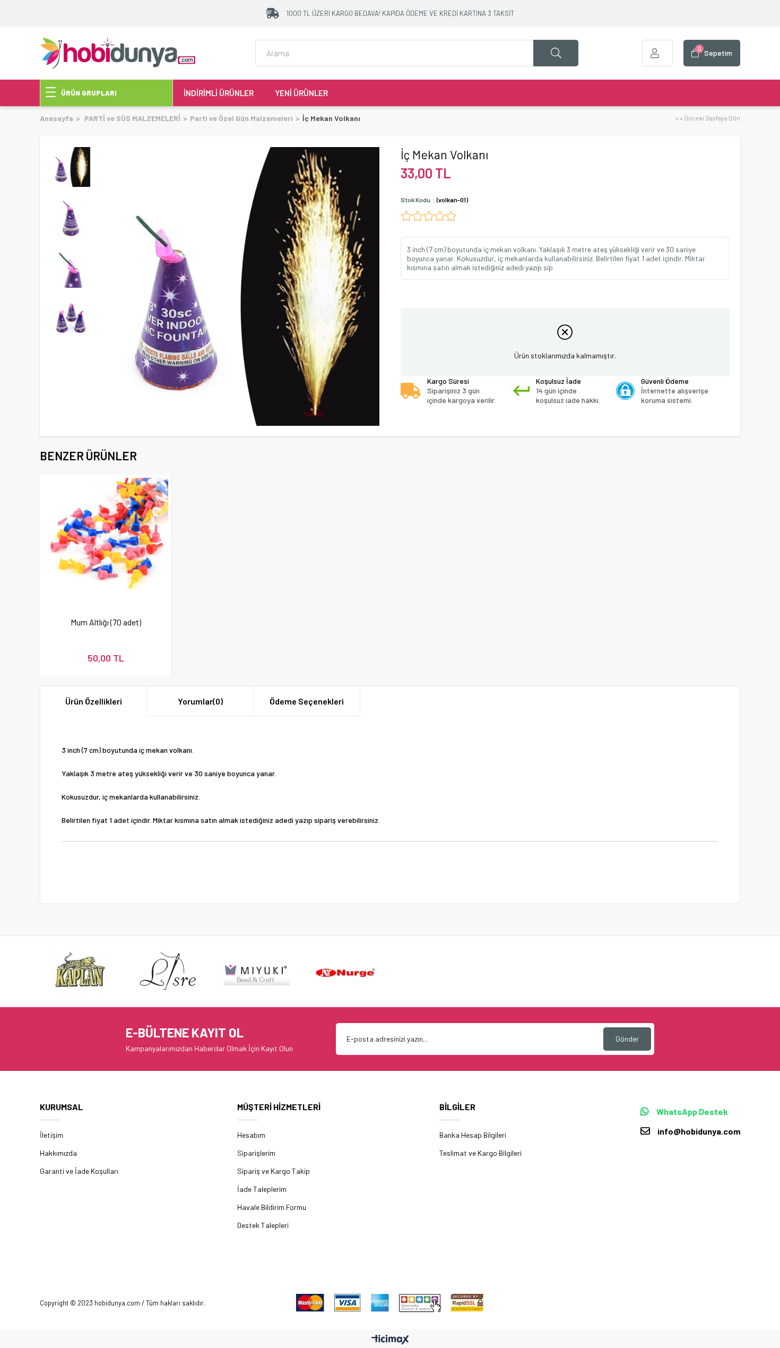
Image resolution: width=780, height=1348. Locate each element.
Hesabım (251, 1134)
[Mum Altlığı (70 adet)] (105, 540)
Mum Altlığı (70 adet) (106, 622)
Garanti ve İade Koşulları (79, 1170)
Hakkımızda (58, 1152)
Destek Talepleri (263, 1225)
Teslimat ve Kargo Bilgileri (480, 1152)
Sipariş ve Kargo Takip (273, 1170)
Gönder (627, 1038)
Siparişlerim (256, 1152)
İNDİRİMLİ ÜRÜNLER (219, 93)
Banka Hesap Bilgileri (472, 1134)
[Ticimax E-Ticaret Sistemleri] (390, 1340)
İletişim (51, 1134)
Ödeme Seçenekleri (307, 701)
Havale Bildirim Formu (271, 1207)
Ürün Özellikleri (93, 701)
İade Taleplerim (262, 1189)
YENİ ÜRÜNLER (301, 93)
